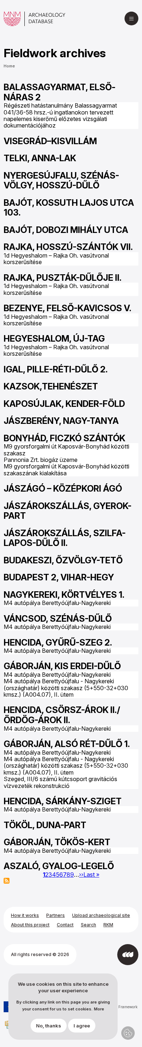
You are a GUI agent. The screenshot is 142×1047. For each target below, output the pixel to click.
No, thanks (48, 1026)
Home (9, 65)
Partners (55, 915)
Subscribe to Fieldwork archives (6, 881)
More (99, 1009)
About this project (30, 924)
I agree (82, 1026)
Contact (65, 924)
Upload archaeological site (101, 915)
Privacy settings (128, 1033)
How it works (25, 915)
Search (88, 924)
